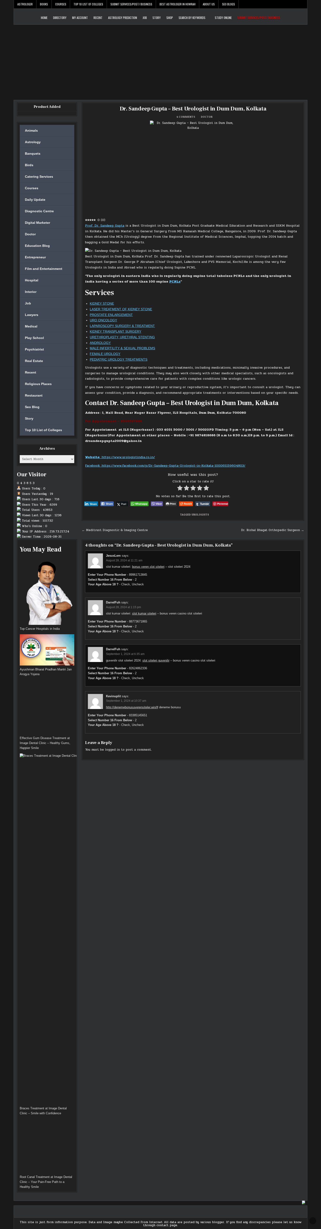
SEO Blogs (228, 4)
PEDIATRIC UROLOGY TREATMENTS (118, 359)
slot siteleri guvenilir (155, 660)
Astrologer (25, 4)
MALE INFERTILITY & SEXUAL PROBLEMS (122, 348)
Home (44, 17)
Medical (31, 326)
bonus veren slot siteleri (148, 566)
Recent (98, 17)
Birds (29, 165)
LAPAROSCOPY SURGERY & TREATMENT (122, 326)
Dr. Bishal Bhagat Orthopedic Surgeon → (272, 530)
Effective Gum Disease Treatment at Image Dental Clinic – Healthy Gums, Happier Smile (45, 743)
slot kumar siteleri (144, 613)
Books (44, 4)
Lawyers (31, 315)
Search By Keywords (192, 17)
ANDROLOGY (100, 343)
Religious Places (38, 384)
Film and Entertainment (43, 269)
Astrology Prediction (122, 17)
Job (145, 17)
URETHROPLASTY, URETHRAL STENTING (122, 337)
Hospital (31, 280)
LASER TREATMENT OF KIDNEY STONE (121, 309)
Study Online (223, 17)
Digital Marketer (37, 223)
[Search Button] (303, 4)
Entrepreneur (35, 257)
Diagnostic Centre (39, 211)
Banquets (32, 153)
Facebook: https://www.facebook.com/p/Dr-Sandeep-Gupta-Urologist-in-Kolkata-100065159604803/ (165, 465)
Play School (34, 338)
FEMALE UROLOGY (105, 354)
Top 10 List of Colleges (88, 4)
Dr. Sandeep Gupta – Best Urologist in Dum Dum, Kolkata (193, 108)
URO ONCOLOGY (103, 320)
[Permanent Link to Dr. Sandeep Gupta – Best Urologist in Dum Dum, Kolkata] (193, 168)
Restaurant (34, 395)
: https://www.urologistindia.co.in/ (120, 457)
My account (80, 17)
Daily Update (35, 199)
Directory (60, 17)
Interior (30, 292)
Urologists (200, 514)
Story (157, 17)
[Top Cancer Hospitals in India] (47, 591)
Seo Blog (32, 407)
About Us (209, 4)
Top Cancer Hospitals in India (40, 628)
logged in (112, 749)
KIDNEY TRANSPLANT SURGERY (115, 331)
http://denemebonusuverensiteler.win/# (132, 707)
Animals (31, 130)
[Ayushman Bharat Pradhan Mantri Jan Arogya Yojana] (47, 650)
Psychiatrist (34, 349)
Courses (60, 4)
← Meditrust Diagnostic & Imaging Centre (115, 530)
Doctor (206, 116)
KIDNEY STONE (102, 303)
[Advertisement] (160, 60)
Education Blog (37, 246)
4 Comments (185, 116)
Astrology (33, 142)
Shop (169, 17)
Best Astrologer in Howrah (178, 4)
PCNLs (174, 281)
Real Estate (34, 361)
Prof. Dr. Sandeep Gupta (104, 225)
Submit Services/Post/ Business (131, 4)
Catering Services (39, 176)
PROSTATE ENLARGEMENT (111, 315)
